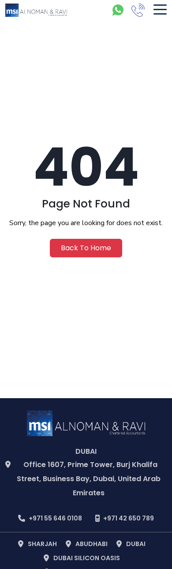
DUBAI (136, 543)
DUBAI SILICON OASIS (86, 558)
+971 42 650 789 (128, 518)
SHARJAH (42, 543)
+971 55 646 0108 (55, 518)
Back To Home (86, 248)
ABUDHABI (91, 543)
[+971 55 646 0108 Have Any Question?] (117, 10)
